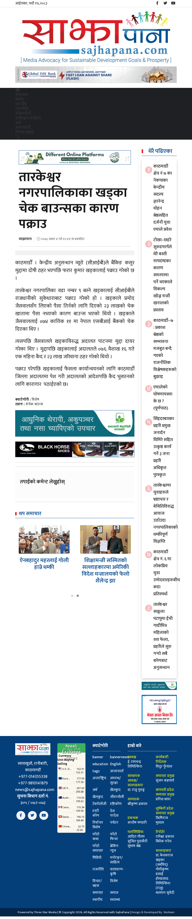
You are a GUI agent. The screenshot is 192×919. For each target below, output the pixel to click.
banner (97, 757)
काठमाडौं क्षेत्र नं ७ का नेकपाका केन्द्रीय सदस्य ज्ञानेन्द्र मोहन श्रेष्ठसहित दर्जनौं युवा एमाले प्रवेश (162, 198)
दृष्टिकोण (116, 804)
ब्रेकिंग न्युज (114, 848)
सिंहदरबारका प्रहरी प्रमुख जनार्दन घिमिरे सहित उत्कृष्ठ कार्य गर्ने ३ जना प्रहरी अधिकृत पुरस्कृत (163, 446)
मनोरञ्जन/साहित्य (28, 118)
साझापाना (25, 239)
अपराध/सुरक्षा (115, 780)
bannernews (119, 757)
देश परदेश (114, 813)
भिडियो (96, 857)
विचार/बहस (24, 132)
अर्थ (18, 122)
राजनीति (22, 108)
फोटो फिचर (114, 836)
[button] (72, 595)
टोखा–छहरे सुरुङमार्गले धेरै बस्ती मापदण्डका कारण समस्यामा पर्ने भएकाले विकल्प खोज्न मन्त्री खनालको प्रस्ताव (162, 275)
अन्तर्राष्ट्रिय (99, 778)
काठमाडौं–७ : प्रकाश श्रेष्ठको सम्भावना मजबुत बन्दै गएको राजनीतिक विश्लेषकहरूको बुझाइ (164, 348)
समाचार (21, 94)
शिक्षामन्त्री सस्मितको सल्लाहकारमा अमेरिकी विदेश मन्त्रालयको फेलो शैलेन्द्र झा (44, 570)
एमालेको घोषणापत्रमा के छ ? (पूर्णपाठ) (162, 398)
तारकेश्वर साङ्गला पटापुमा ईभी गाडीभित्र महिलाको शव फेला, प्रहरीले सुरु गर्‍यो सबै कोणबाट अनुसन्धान (163, 636)
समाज (114, 893)
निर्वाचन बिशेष (97, 824)
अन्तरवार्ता (23, 127)
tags (96, 771)
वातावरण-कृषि (117, 871)
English (115, 764)
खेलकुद (115, 790)
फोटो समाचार (97, 848)
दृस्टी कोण (95, 813)
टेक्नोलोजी (99, 804)
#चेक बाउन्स (34, 404)
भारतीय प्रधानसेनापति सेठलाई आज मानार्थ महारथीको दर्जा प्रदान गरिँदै (105, 570)
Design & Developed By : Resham (152, 912)
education (100, 764)
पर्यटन (114, 822)
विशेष (19, 99)
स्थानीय (21, 104)
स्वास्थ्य (115, 900)
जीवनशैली (23, 113)
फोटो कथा (95, 836)
